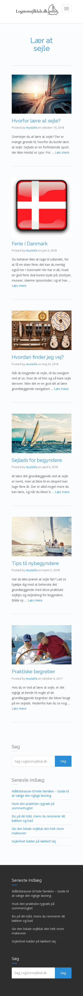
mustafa (31, 127)
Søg (63, 761)
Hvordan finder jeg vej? (38, 357)
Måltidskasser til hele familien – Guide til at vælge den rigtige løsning (40, 793)
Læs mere (62, 152)
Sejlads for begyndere (37, 460)
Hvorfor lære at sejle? (36, 121)
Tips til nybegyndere (35, 563)
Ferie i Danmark (30, 243)
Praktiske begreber (33, 671)
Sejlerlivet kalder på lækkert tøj (34, 841)
